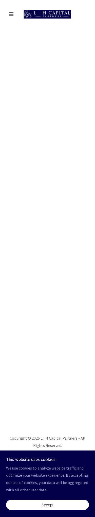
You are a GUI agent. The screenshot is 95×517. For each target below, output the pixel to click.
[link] (47, 14)
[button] (12, 14)
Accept (47, 505)
